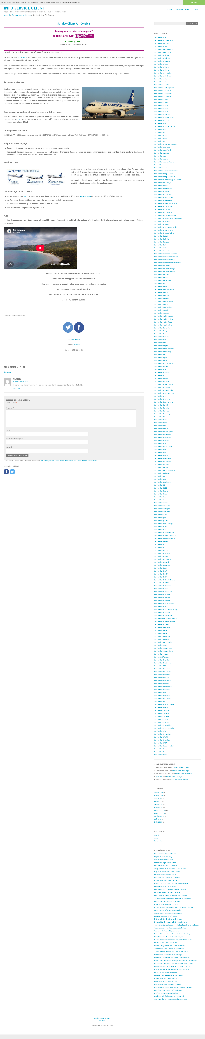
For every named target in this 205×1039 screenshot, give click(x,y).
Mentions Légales (183, 9)
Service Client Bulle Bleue (162, 239)
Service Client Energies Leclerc (164, 390)
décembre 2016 (159, 810)
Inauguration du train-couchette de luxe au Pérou (170, 869)
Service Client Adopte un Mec (163, 40)
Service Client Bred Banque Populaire (166, 227)
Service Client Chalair (161, 277)
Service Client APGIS (160, 135)
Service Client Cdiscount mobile (164, 271)
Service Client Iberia (160, 494)
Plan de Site (102, 1020)
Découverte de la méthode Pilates (165, 874)
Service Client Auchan (161, 159)
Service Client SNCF (160, 743)
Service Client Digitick (161, 346)
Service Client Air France (162, 82)
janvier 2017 (158, 807)
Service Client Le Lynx (161, 550)
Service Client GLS (160, 449)
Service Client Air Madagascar (164, 88)
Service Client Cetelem (161, 274)
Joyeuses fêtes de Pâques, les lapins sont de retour (170, 922)
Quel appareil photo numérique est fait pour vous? (170, 999)
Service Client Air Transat (162, 97)
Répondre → (8, 372)
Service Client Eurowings (162, 414)
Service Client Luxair (160, 568)
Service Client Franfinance (162, 435)
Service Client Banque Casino (163, 174)
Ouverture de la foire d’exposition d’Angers (168, 913)
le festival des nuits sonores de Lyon (166, 904)
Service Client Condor (161, 304)
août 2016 (157, 819)
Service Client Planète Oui (162, 663)
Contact (196, 9)
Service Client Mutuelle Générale (164, 621)
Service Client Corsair (161, 310)
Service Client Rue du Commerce (164, 704)
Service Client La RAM (161, 541)
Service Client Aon (160, 132)
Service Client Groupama (162, 461)
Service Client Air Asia (161, 64)
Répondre (16, 389)
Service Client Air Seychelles (163, 94)
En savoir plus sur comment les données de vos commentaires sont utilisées (69, 461)
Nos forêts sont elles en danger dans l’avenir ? (169, 975)
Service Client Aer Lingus (162, 43)
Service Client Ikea (160, 497)
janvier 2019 (158, 795)
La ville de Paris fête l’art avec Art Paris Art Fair (169, 996)
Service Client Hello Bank (162, 473)
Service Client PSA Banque (162, 681)
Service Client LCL (160, 544)
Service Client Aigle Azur (162, 55)
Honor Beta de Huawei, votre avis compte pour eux (170, 895)
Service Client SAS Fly (161, 719)
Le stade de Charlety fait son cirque (165, 981)
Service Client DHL (160, 343)
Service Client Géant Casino (163, 446)
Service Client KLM (160, 529)
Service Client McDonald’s (162, 586)
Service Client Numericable (163, 642)
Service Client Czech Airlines (163, 325)
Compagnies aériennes (21, 15)
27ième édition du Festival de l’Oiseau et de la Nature (171, 952)
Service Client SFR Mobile (162, 725)
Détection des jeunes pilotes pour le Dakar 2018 (169, 946)
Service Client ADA (160, 37)
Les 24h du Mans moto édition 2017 (166, 943)
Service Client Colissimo (162, 298)
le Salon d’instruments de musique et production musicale (173, 940)
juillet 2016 (158, 822)
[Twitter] (12, 471)
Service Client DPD (160, 355)
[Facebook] (6, 471)
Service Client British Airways (163, 230)
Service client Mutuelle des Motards (165, 618)
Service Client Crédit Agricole (163, 316)
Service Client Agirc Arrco (162, 52)
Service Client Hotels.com (162, 482)
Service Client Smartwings (162, 734)
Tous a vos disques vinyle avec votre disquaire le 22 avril (172, 898)
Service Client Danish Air (162, 328)
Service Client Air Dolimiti (162, 76)
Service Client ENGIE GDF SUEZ (164, 393)
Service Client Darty (160, 331)
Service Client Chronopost (162, 280)
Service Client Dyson (161, 360)
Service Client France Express (163, 432)
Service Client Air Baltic (161, 67)
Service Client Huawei (161, 491)
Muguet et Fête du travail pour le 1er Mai (167, 872)
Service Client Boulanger (162, 209)
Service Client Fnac (160, 426)
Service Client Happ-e (161, 467)
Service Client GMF (160, 452)
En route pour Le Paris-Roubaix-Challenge (168, 955)
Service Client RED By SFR (162, 689)
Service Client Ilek (160, 500)
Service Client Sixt (160, 731)
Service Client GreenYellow (162, 458)
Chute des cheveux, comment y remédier (167, 892)
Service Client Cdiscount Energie (164, 269)
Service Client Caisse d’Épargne (164, 251)
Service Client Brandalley (162, 221)
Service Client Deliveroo (162, 337)
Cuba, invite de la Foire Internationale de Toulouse (170, 928)
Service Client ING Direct (162, 506)
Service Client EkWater (161, 378)
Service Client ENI (159, 396)
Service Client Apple (160, 138)
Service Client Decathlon (162, 334)
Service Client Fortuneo (161, 429)
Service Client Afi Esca (161, 46)
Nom (8, 430)
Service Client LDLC (160, 547)
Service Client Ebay (160, 369)
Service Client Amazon (161, 120)
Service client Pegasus (161, 657)
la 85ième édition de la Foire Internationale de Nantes (171, 969)
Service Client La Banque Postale (164, 538)
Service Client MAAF (160, 571)
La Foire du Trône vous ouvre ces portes (167, 984)
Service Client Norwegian (162, 636)
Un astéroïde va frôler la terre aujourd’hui (167, 910)
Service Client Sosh (160, 755)
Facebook (76, 339)
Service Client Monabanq (162, 612)
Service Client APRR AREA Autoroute (165, 144)
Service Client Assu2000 (162, 147)
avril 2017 (157, 798)
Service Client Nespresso (162, 627)
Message (10, 408)
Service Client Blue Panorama (163, 197)
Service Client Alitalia (161, 105)
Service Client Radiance (161, 684)
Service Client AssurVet (161, 153)
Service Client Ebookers (162, 372)
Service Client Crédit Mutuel (163, 322)
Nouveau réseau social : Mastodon (165, 886)
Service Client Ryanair (161, 707)
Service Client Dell (160, 340)
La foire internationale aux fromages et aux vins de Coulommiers (175, 960)
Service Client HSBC (160, 488)
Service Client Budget (161, 236)
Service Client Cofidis (161, 292)
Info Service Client (24, 8)
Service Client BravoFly (161, 224)
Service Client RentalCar (162, 695)
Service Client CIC (160, 283)
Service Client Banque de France (164, 177)
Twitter (77, 345)
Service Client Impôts (161, 503)
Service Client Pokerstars (162, 669)
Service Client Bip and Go (162, 194)
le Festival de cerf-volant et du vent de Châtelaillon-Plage (172, 934)
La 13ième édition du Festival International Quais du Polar (173, 987)
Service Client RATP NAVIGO (163, 687)
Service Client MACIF (161, 574)
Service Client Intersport (162, 512)
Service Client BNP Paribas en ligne (165, 203)
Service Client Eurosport (162, 411)
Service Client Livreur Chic (162, 559)
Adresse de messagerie (14, 439)
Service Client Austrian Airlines (164, 162)
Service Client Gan (160, 443)
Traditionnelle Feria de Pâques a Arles (166, 931)
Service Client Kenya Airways (163, 523)
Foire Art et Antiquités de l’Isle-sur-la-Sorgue (168, 937)
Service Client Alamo (161, 103)
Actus (156, 838)
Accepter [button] (194, 2)
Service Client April (160, 141)
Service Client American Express (164, 126)
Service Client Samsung (162, 710)
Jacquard (159, 777)
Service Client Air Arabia (162, 61)
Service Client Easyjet (161, 366)
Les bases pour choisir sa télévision (165, 854)
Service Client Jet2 (160, 518)
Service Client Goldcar (161, 455)
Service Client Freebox (161, 440)
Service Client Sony (160, 749)
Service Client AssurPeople (162, 150)
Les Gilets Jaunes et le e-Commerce (165, 866)
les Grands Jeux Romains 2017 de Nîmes (167, 877)
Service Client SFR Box (161, 722)
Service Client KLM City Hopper (164, 532)
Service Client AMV (160, 129)
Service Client (158, 841)
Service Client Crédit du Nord (163, 319)
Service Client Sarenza (161, 716)
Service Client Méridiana (162, 598)
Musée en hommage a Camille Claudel (166, 993)
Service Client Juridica (161, 521)
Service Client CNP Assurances (164, 289)
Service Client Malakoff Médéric (164, 580)
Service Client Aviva (160, 168)
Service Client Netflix (160, 633)
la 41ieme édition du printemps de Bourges (168, 919)
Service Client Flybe (160, 423)
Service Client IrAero (161, 515)
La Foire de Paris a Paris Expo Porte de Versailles (170, 889)
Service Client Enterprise (162, 399)
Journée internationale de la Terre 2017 (167, 901)
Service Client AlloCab (161, 111)
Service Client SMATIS (161, 737)
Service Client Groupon (161, 464)
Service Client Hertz (160, 476)
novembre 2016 (159, 813)
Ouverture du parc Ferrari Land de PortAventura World (172, 966)
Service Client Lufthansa (162, 565)
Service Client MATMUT (161, 583)
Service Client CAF (160, 248)
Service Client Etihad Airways (163, 402)
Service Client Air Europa (162, 79)
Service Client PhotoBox (162, 660)
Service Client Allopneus (162, 114)
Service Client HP (159, 485)
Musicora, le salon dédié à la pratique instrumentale (171, 883)
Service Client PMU (160, 666)
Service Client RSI (159, 701)
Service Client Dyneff (161, 357)
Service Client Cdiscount (162, 266)
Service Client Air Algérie (162, 58)
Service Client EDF (160, 375)
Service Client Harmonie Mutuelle (165, 470)
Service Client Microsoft (162, 601)
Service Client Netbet (161, 630)
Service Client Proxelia (161, 678)
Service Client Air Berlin (161, 70)
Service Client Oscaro (161, 654)
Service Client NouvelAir (162, 639)
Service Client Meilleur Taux (163, 592)
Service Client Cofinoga (162, 295)
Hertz (26, 196)
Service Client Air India (161, 85)
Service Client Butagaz (161, 242)
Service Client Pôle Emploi (162, 672)
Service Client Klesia (160, 526)
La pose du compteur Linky (163, 857)
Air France (22, 57)
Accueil (169, 9)
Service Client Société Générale (164, 746)
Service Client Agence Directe (163, 49)
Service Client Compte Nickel (163, 301)
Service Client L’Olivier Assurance (164, 535)
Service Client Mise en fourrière (164, 604)
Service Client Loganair (161, 562)
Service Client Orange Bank (163, 648)
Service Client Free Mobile (162, 438)
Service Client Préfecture (162, 675)
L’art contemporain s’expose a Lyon (165, 972)
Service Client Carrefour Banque (164, 260)
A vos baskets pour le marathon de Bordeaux (169, 949)
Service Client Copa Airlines (163, 307)
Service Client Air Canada (162, 73)
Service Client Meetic (161, 589)
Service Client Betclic (161, 186)
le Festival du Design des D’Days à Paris (167, 880)
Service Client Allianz (161, 108)
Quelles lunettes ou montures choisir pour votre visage (172, 957)
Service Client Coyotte (161, 313)
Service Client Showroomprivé (164, 728)
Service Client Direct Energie (163, 352)
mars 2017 (157, 801)
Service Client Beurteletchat (163, 188)
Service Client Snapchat (162, 740)
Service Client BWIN (160, 245)
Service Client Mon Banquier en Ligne (166, 609)
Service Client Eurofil (161, 405)
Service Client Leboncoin (162, 553)
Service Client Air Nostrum (162, 91)
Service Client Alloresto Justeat (164, 117)
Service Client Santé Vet (161, 713)
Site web (9, 447)
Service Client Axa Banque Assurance (166, 171)
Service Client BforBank (161, 191)
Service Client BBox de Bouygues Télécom (167, 180)
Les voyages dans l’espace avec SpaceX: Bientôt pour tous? (173, 963)
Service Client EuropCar (162, 408)
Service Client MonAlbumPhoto (164, 615)
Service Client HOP (160, 479)
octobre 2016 (158, 816)
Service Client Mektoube (162, 595)
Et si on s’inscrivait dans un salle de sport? (168, 978)
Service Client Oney (160, 645)
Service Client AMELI (160, 123)
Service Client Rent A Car (162, 692)
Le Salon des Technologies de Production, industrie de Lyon (173, 907)
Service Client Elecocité (161, 381)
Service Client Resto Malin (162, 698)
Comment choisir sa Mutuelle (163, 860)
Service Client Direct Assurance (164, 349)
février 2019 (158, 792)
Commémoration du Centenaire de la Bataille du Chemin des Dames (176, 925)
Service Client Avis (160, 165)
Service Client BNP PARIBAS (163, 200)
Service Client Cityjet (160, 286)
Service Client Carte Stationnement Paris (167, 263)
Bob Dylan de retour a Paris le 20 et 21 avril (168, 916)
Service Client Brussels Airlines (164, 233)
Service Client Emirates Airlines (164, 384)
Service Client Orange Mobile (163, 651)
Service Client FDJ (159, 417)
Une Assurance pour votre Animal (165, 863)
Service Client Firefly (160, 420)
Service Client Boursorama (163, 212)
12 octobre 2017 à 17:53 (20, 381)
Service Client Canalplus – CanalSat (165, 254)
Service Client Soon (160, 752)
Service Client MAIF (160, 577)
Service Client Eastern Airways (164, 363)
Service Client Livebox (161, 556)
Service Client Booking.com (163, 206)
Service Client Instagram (162, 509)
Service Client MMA (160, 606)
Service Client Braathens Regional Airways (168, 218)
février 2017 (158, 804)
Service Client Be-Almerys (162, 183)
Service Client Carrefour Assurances (166, 257)
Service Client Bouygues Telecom (165, 215)
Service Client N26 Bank (162, 624)
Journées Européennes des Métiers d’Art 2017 (169, 990)
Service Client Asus (160, 156)
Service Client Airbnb (161, 100)
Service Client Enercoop (162, 387)
